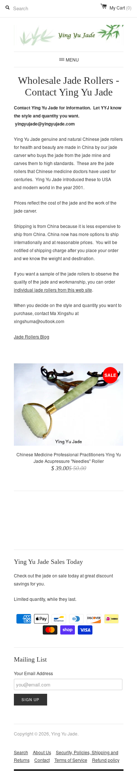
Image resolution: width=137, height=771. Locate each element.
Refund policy (105, 760)
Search (21, 752)
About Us (42, 752)
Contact (42, 760)
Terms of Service (70, 760)
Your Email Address (33, 673)
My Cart (121, 7)
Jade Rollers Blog (31, 336)
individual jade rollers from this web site (53, 290)
